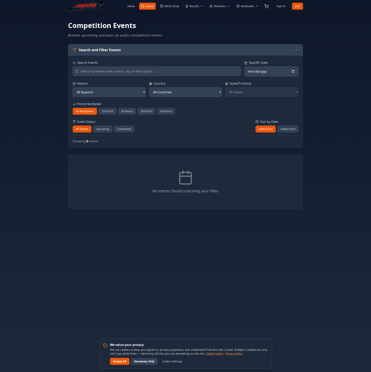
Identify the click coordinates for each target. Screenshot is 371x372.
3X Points (146, 111)
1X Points (107, 111)
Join (297, 6)
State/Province (240, 83)
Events (149, 6)
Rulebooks (247, 6)
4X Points (166, 111)
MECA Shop (171, 6)
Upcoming (102, 129)
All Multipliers (85, 111)
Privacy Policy (234, 353)
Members (220, 6)
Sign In (281, 6)
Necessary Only (144, 361)
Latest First (266, 129)
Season (82, 83)
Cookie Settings (172, 361)
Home (131, 6)
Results (194, 6)
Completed (124, 129)
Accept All (119, 361)
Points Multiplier (89, 104)
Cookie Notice (214, 353)
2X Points (127, 111)
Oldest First (287, 129)
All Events (82, 129)
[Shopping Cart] (266, 6)
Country (159, 83)
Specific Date (258, 62)
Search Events (87, 62)
